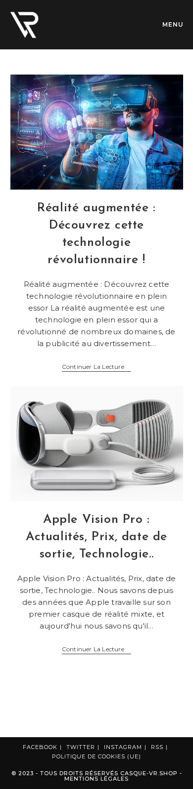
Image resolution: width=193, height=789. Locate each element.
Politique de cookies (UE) (96, 756)
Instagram (123, 747)
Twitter (80, 747)
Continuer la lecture (96, 366)
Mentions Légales (96, 778)
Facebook (40, 747)
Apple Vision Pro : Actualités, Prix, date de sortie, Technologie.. (96, 536)
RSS (157, 747)
